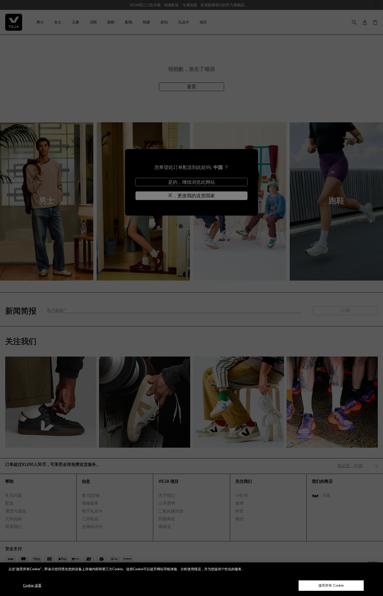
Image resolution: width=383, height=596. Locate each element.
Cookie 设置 (32, 585)
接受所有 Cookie (331, 585)
